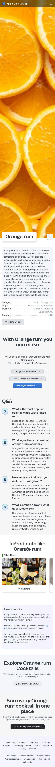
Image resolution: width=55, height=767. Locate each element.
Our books (45, 742)
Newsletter (47, 745)
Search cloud (44, 759)
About (28, 745)
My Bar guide (29, 759)
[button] (13, 322)
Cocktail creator (27, 756)
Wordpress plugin (13, 759)
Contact (32, 749)
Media (37, 745)
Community (10, 742)
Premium (23, 742)
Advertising (18, 745)
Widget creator (43, 756)
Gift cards (27, 762)
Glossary (22, 749)
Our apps (34, 742)
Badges (6, 745)
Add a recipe (10, 756)
